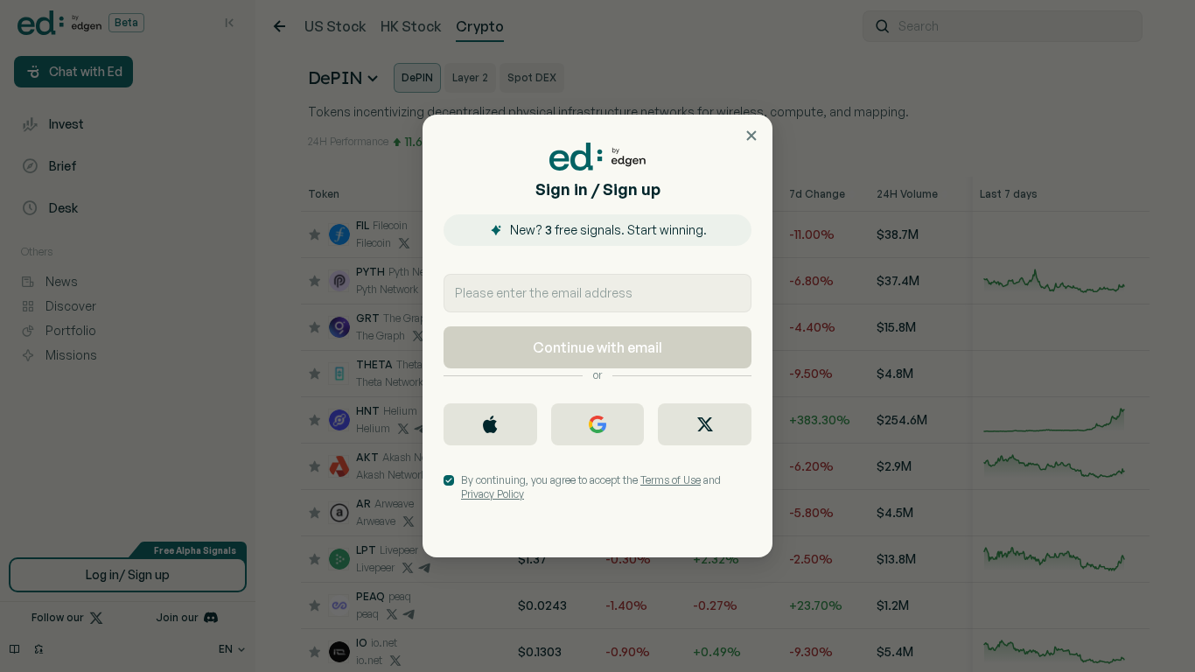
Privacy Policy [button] (492, 493)
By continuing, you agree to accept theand (591, 486)
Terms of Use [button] (670, 479)
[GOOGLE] (598, 424)
